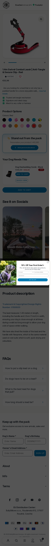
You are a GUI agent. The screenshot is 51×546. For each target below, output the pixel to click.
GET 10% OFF (32, 279)
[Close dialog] (48, 262)
